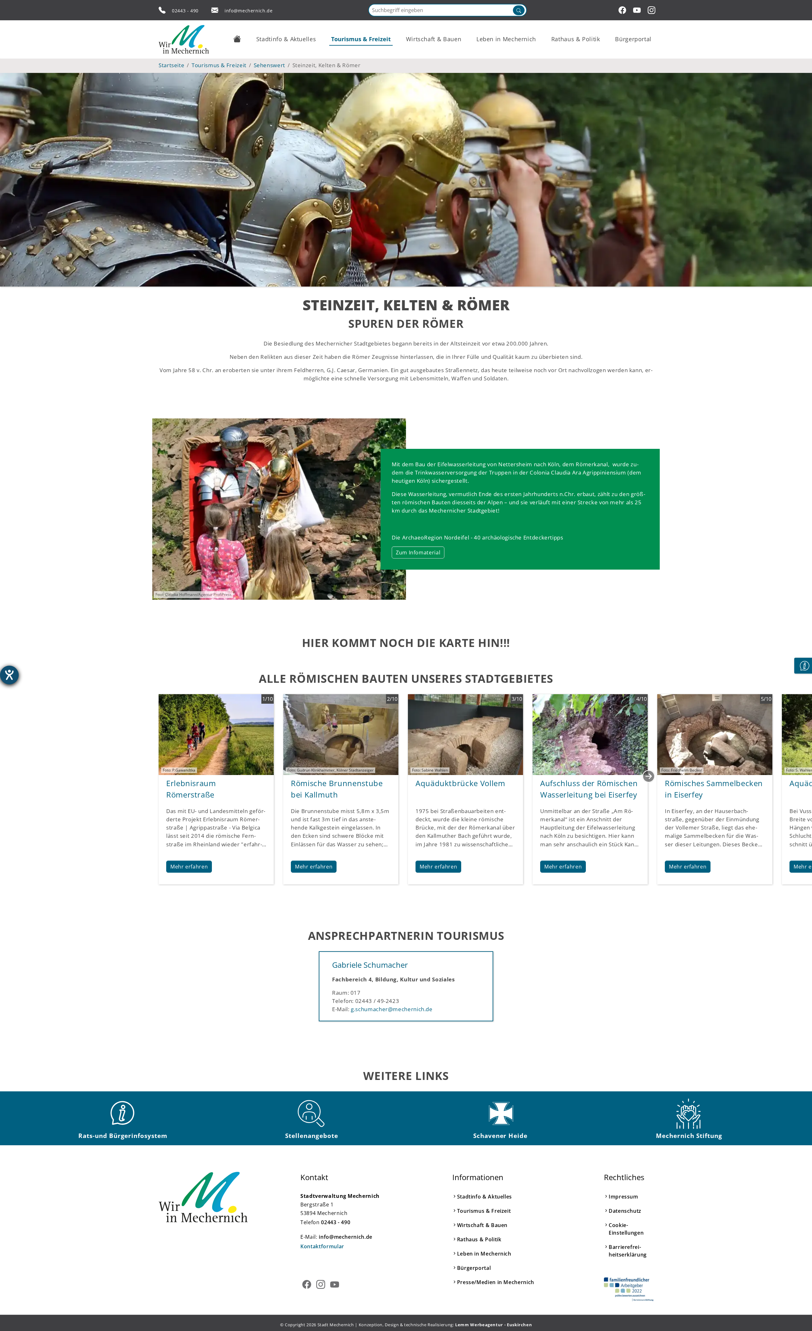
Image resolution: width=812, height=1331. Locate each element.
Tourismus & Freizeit (484, 1210)
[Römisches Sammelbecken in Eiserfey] (714, 734)
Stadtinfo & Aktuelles (484, 1196)
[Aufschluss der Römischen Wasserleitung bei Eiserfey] (590, 734)
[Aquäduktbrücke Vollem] (465, 734)
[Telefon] (162, 10)
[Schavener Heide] (500, 1113)
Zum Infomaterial (418, 552)
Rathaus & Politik (479, 1239)
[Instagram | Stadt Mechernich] (652, 10)
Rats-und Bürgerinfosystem (122, 1135)
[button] (237, 39)
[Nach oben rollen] (797, 1316)
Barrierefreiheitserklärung (628, 1251)
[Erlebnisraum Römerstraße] (216, 734)
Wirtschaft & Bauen (482, 1225)
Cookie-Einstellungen (626, 1229)
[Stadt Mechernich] (184, 39)
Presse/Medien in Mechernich (495, 1282)
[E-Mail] (214, 10)
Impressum (623, 1196)
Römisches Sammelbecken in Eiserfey (714, 789)
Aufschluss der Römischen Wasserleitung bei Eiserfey (589, 789)
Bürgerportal (474, 1267)
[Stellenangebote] (312, 1113)
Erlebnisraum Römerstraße (191, 789)
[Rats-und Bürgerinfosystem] (123, 1113)
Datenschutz (625, 1210)
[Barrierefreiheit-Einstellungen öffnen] (9, 675)
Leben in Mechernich (484, 1253)
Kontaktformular (322, 1246)
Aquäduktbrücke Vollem (460, 783)
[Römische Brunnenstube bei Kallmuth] (340, 734)
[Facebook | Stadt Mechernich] (623, 10)
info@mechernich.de (249, 11)
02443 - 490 (185, 11)
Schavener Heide (500, 1135)
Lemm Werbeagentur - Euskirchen (493, 1325)
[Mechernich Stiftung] (689, 1113)
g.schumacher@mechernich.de (392, 1009)
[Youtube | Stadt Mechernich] (638, 10)
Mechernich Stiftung (689, 1135)
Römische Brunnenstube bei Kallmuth (337, 789)
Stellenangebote (311, 1135)
